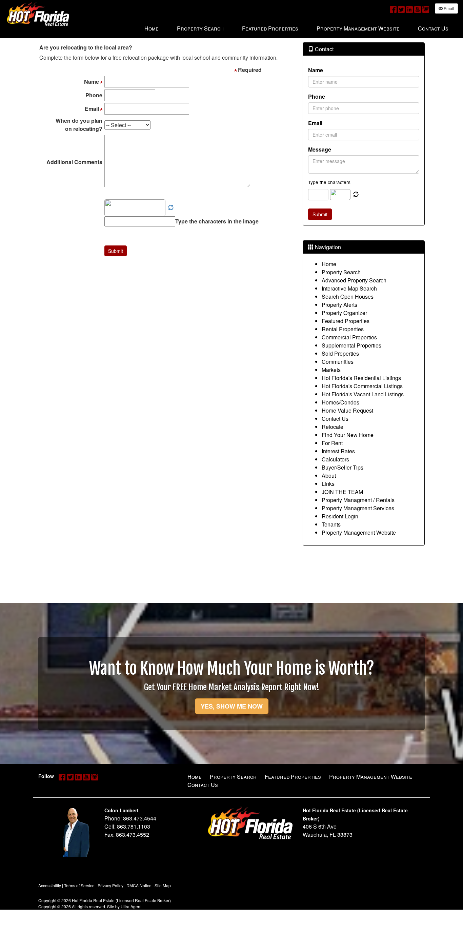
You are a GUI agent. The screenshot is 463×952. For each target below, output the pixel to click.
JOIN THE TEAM (342, 492)
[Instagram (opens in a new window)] (426, 9)
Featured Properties (345, 321)
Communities (338, 361)
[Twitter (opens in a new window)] (401, 9)
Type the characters (329, 182)
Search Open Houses (348, 296)
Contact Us (335, 418)
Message (319, 149)
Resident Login (340, 516)
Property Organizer (344, 313)
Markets (331, 370)
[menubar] (296, 28)
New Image (171, 208)
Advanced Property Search (354, 280)
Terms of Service (79, 885)
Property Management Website (359, 532)
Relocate (332, 427)
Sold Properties (340, 353)
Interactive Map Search (349, 288)
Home (329, 264)
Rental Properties (343, 329)
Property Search (341, 272)
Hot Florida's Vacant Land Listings (363, 394)
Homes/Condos (340, 402)
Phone (316, 96)
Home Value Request (347, 410)
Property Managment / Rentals (358, 500)
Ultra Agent (131, 906)
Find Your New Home (348, 435)
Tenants (331, 524)
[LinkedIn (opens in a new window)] (409, 9)
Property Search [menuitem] (200, 28)
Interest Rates (338, 451)
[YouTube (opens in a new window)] (418, 9)
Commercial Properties (349, 337)
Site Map (163, 885)
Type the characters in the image (217, 221)
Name (315, 70)
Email (448, 8)
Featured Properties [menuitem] (270, 28)
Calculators (335, 459)
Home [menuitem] (151, 28)
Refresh (356, 194)
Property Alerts (339, 305)
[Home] (38, 14)
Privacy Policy (110, 885)
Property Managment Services (358, 508)
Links (328, 484)
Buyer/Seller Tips (342, 467)
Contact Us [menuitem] (433, 28)
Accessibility (49, 885)
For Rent (332, 443)
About (329, 475)
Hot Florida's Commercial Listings (362, 386)
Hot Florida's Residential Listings (361, 378)
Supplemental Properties (351, 345)
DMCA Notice (139, 885)
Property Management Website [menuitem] (358, 28)
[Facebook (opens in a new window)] (393, 9)
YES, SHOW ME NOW (232, 706)
